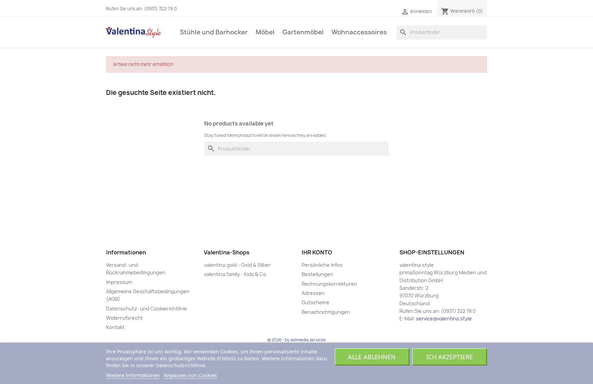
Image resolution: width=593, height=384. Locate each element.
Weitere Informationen (133, 375)
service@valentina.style (444, 318)
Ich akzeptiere (449, 357)
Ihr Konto (317, 252)
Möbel (265, 32)
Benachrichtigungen (326, 312)
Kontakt (115, 327)
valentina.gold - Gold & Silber (237, 265)
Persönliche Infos (322, 265)
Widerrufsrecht (124, 318)
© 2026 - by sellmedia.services (296, 340)
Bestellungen (317, 274)
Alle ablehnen (372, 357)
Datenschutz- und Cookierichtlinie (146, 308)
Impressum (119, 282)
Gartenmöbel (303, 32)
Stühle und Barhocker (214, 32)
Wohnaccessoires (359, 32)
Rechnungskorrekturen (329, 284)
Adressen (313, 293)
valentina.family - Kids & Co (235, 274)
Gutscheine (315, 302)
